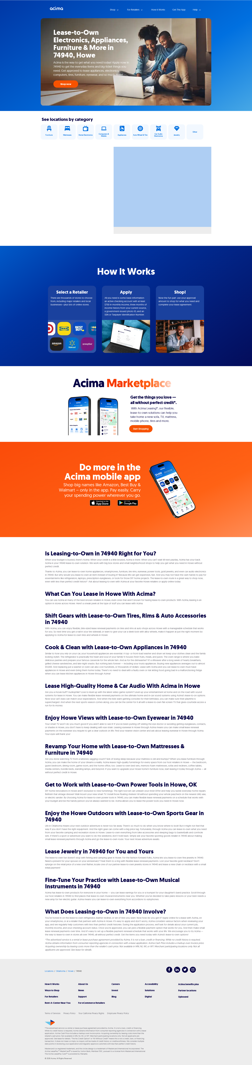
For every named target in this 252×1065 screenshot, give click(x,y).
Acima (56, 9)
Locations (49, 971)
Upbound (183, 996)
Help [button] (195, 9)
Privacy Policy (69, 1013)
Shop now (65, 84)
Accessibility (151, 984)
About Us (83, 984)
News (81, 990)
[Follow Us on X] (183, 972)
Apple (101, 503)
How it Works (158, 9)
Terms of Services (52, 1013)
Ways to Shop (52, 990)
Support (82, 996)
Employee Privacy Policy (118, 1013)
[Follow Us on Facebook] (168, 972)
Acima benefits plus (188, 984)
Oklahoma (60, 971)
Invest (115, 990)
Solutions (150, 990)
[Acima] (50, 1023)
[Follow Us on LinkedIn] (175, 972)
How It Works (52, 984)
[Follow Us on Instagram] (191, 972)
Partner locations (187, 990)
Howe (71, 971)
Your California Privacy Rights (91, 1013)
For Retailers (51, 996)
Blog (114, 996)
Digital (148, 996)
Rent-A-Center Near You (57, 1002)
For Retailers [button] (133, 9)
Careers (116, 984)
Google (129, 503)
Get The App (179, 9)
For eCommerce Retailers (91, 1002)
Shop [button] (113, 9)
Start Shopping (141, 428)
